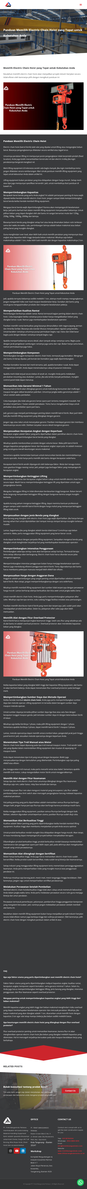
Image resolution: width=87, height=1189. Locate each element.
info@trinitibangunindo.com (70, 1146)
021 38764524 (68, 1138)
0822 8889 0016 (72, 1141)
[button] (81, 4)
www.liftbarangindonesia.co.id (71, 1153)
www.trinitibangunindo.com (70, 1151)
